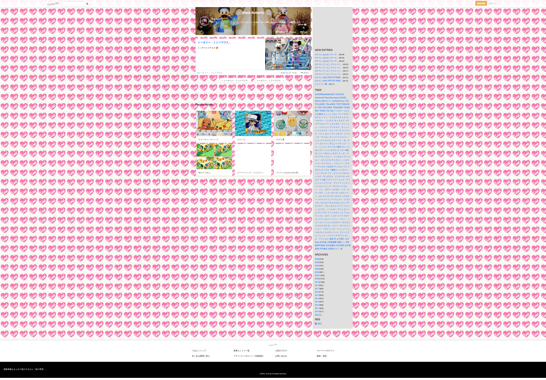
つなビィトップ (199, 350)
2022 (317, 272)
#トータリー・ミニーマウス (209, 72)
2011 (317, 308)
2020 (317, 278)
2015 (317, 295)
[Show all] (302, 24)
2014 (317, 298)
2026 (317, 258)
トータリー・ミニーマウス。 (214, 42)
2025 (317, 262)
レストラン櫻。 (322, 83)
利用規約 (259, 355)
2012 (317, 304)
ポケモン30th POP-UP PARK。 (329, 77)
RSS (319, 323)
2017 (317, 288)
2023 (317, 268)
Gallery (281, 32)
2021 (317, 275)
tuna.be (272, 344)
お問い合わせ (281, 355)
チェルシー (217, 18)
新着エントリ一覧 (242, 350)
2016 (317, 291)
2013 (317, 301)
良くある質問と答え (201, 355)
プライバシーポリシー (244, 355)
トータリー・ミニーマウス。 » (270, 80)
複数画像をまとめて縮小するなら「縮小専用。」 (25, 369)
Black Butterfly (253, 12)
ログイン (493, 3)
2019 (317, 281)
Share (304, 32)
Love (293, 32)
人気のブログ (281, 350)
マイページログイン (326, 350)
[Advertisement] (253, 91)
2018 (317, 285)
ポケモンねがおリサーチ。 (327, 54)
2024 (317, 265)
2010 (317, 311)
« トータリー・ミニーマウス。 (236, 80)
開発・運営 (322, 355)
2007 (317, 314)
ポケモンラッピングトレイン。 (329, 64)
